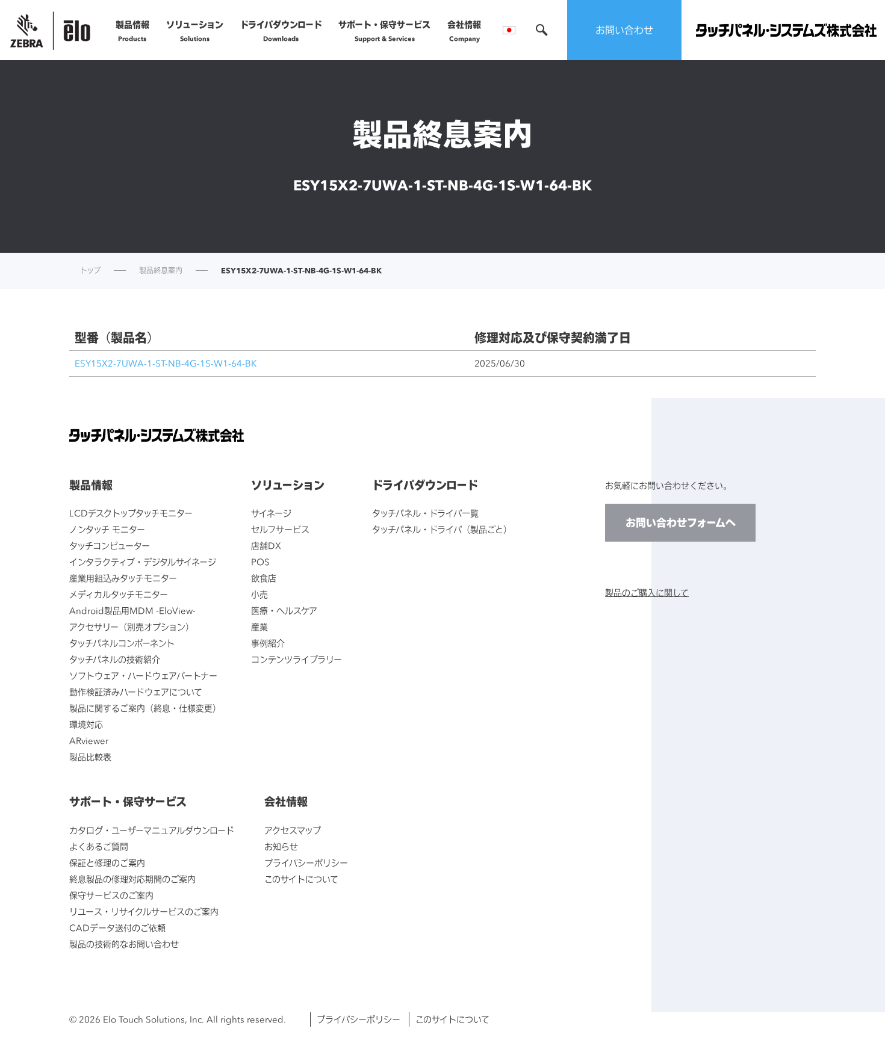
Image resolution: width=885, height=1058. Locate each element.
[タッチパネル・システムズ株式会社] (786, 30)
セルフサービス (280, 529)
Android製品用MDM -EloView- (132, 610)
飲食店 (263, 578)
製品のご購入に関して (647, 592)
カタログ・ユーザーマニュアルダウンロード (151, 830)
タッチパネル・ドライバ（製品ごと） (442, 529)
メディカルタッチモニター (118, 594)
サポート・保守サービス (384, 31)
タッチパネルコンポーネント (122, 643)
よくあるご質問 (98, 846)
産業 (259, 627)
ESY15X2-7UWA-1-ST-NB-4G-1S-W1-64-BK (165, 363)
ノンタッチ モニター (107, 529)
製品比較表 (90, 757)
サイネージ (271, 513)
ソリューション (194, 31)
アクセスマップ (292, 830)
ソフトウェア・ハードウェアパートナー (143, 675)
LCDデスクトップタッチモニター (131, 513)
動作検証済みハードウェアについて (135, 692)
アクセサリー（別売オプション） (131, 627)
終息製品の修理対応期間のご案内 (132, 879)
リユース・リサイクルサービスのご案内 (144, 911)
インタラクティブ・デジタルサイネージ (142, 562)
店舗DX (266, 545)
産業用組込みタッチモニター (123, 578)
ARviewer (88, 740)
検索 (542, 30)
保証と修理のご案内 (107, 862)
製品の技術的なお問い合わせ (124, 944)
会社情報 (464, 31)
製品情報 (132, 31)
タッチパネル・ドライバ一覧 (425, 513)
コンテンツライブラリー (296, 659)
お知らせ (281, 846)
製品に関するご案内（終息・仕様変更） (145, 708)
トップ (90, 270)
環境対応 (86, 724)
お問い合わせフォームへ (681, 523)
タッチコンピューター (109, 545)
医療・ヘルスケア (284, 610)
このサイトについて (301, 879)
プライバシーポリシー (306, 862)
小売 (259, 594)
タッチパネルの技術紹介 (114, 659)
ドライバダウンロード (281, 31)
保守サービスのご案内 (111, 895)
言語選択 (509, 30)
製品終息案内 (160, 270)
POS (260, 562)
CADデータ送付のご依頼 (117, 927)
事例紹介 (268, 643)
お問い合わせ (624, 30)
